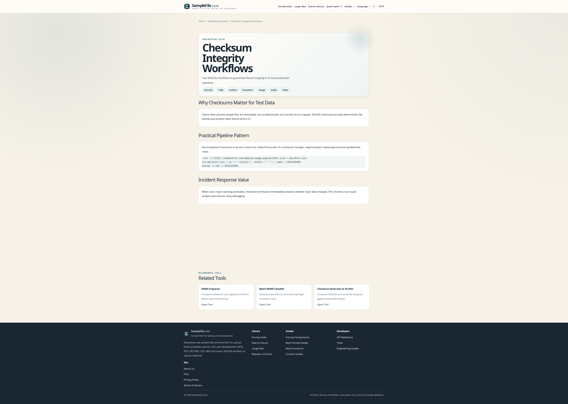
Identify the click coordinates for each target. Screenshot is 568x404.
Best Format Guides (297, 342)
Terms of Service (193, 385)
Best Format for (295, 348)
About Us (189, 368)
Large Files (300, 6)
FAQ (186, 374)
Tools (340, 342)
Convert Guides (294, 354)
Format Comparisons (298, 337)
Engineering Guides (218, 21)
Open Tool (207, 304)
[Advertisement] (284, 235)
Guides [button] (348, 6)
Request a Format (262, 354)
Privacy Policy (191, 379)
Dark (381, 6)
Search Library (316, 6)
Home (202, 21)
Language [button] (362, 6)
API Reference (345, 337)
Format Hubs (285, 6)
